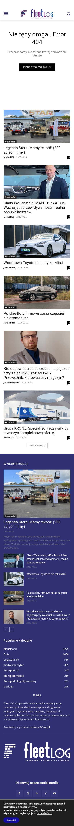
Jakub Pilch (9, 267)
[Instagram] (28, 793)
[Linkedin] (36, 793)
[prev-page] (6, 629)
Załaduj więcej (36, 445)
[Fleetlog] (37, 13)
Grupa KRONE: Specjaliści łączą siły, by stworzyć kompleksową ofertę (36, 430)
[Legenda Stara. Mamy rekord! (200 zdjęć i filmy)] (37, 126)
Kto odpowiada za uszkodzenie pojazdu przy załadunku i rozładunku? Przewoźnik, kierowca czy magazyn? (37, 373)
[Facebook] (19, 793)
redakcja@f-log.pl (40, 727)
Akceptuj (11, 820)
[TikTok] (45, 793)
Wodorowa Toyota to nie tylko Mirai (33, 263)
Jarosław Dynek (12, 382)
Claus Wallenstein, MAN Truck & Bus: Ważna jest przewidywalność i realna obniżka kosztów (34, 207)
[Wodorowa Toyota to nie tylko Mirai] (37, 241)
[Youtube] (54, 793)
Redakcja (9, 437)
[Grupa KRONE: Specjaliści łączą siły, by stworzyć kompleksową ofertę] (37, 407)
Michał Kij (9, 157)
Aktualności (10, 142)
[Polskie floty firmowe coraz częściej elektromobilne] (37, 292)
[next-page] (11, 629)
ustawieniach (44, 813)
